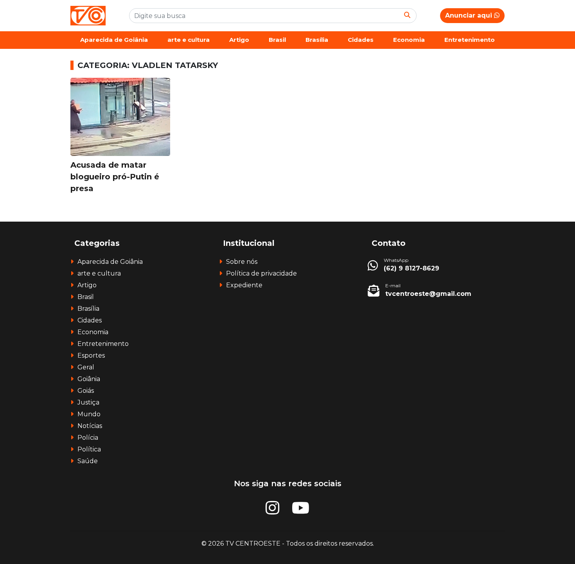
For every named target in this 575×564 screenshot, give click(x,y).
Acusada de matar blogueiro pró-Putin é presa (114, 176)
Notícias (89, 426)
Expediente (244, 285)
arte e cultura (188, 39)
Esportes (91, 355)
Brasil (277, 39)
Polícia (87, 437)
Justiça (88, 402)
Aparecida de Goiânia (114, 39)
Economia (409, 39)
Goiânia (88, 379)
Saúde (87, 461)
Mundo (89, 414)
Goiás (85, 390)
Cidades (361, 39)
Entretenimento (469, 39)
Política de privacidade (261, 273)
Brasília (316, 39)
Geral (85, 367)
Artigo (239, 39)
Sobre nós (241, 261)
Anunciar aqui (469, 15)
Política (89, 449)
